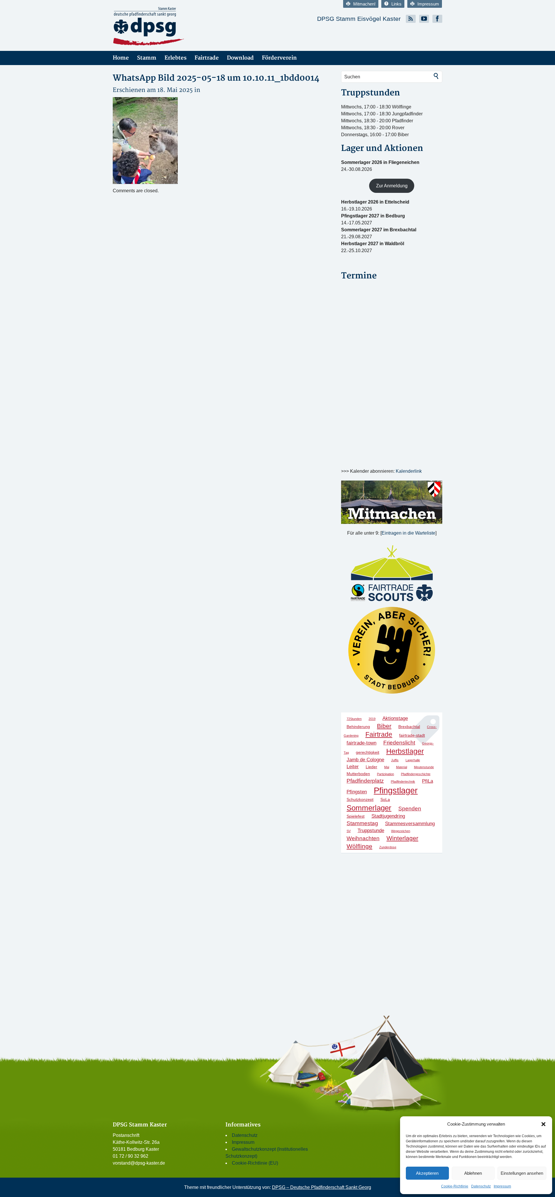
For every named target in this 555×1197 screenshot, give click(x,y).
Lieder (371, 766)
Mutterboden (358, 773)
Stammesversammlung (410, 823)
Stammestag (362, 823)
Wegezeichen (400, 831)
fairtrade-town (361, 743)
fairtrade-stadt (412, 735)
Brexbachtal (409, 726)
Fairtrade (207, 58)
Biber (384, 726)
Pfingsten (357, 792)
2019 (372, 719)
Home (121, 58)
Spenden (409, 809)
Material (401, 767)
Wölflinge (359, 846)
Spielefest (356, 816)
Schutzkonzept (360, 799)
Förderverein (279, 58)
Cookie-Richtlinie (454, 1186)
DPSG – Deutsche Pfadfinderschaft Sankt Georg (321, 1187)
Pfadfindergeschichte (415, 774)
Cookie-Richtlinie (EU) (255, 1163)
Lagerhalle (413, 760)
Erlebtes (175, 58)
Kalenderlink (409, 471)
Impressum (502, 1186)
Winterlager (402, 838)
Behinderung (358, 726)
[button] (543, 1124)
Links (396, 3)
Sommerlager (369, 807)
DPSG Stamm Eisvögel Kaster (359, 18)
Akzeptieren (427, 1173)
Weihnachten (363, 838)
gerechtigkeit (367, 752)
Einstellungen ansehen (522, 1173)
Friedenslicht (399, 743)
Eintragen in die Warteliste (408, 533)
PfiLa (427, 781)
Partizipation (385, 774)
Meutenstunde (424, 767)
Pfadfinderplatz (365, 781)
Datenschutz (481, 1186)
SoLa (385, 799)
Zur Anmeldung (392, 185)
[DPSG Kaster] (165, 26)
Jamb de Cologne (365, 759)
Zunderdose (387, 847)
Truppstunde (371, 830)
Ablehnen (473, 1173)
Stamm (146, 58)
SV (349, 831)
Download (240, 58)
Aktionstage (395, 718)
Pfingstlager (396, 790)
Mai (386, 767)
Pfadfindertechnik (403, 781)
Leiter (353, 766)
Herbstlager (405, 751)
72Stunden (354, 719)
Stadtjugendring (388, 816)
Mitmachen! (364, 3)
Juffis (395, 760)
